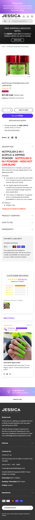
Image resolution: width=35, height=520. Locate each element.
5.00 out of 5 (22, 279)
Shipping (5, 98)
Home (3, 46)
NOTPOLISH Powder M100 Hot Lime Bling (18, 46)
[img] (7, 325)
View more (17, 40)
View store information (12, 130)
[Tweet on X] (8, 137)
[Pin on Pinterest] (16, 137)
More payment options (17, 120)
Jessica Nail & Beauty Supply (14, 514)
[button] (28, 16)
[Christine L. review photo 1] (17, 346)
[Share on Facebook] (12, 137)
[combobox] (17, 21)
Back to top (17, 399)
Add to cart (23, 110)
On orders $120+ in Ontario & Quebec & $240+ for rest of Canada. (17, 35)
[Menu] (32, 16)
